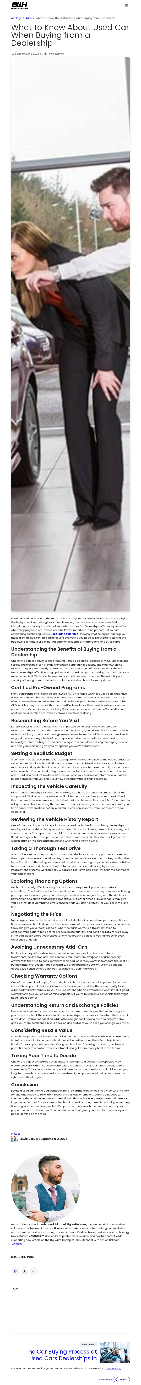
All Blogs (16, 18)
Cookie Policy (113, 1368)
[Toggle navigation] (126, 5)
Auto (28, 18)
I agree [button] (123, 1379)
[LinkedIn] (34, 1271)
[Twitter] (24, 1271)
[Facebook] (15, 1271)
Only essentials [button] (105, 1379)
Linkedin (17, 1243)
